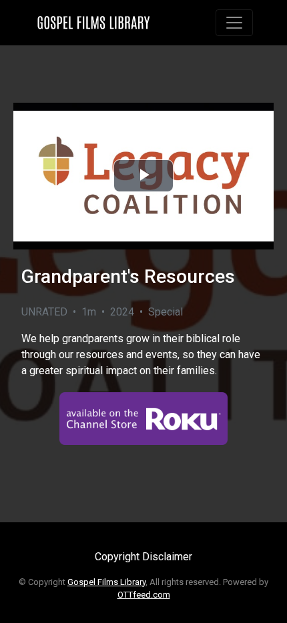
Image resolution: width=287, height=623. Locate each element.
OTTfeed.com (143, 595)
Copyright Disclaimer (143, 556)
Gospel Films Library (106, 582)
